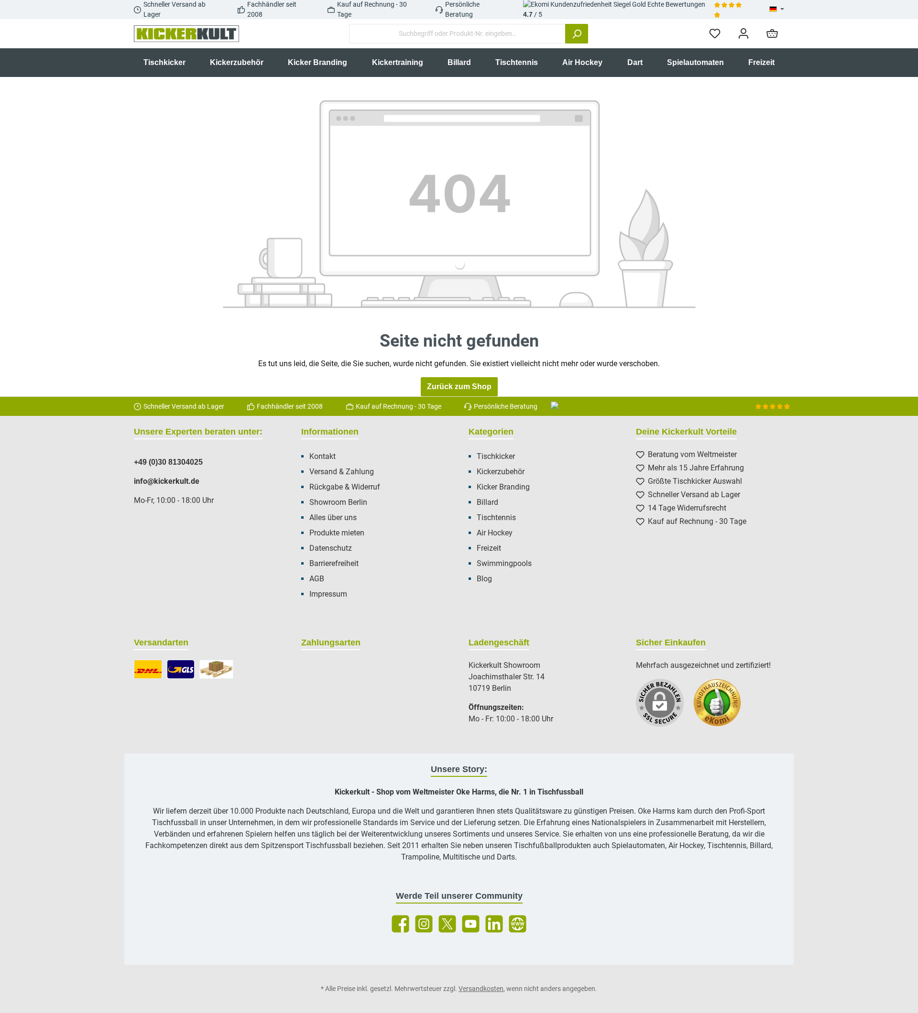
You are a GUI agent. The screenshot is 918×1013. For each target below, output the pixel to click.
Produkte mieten (336, 532)
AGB (316, 578)
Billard (487, 502)
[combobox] (457, 34)
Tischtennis (496, 517)
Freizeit (489, 548)
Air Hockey (495, 532)
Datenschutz (330, 548)
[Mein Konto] (743, 34)
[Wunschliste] (715, 34)
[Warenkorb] (772, 34)
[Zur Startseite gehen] (186, 34)
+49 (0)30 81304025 (168, 462)
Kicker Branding (503, 486)
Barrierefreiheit (334, 563)
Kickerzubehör (501, 471)
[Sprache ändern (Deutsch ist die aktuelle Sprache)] (776, 9)
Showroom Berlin (338, 502)
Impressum (328, 594)
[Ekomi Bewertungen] (722, 707)
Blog (484, 578)
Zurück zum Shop (459, 386)
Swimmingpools (504, 563)
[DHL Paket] (148, 669)
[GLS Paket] (181, 669)
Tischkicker (496, 456)
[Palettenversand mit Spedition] (216, 669)
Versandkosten (481, 988)
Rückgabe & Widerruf (344, 486)
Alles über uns (333, 517)
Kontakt (322, 456)
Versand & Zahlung (341, 471)
